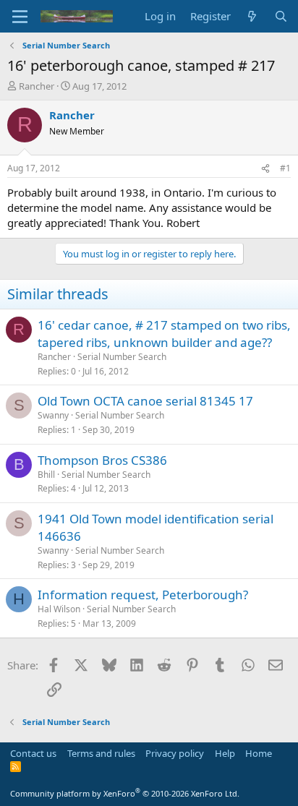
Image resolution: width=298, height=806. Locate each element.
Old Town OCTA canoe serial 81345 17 (145, 401)
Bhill (46, 474)
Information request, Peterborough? (143, 594)
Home (258, 753)
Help (225, 753)
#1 (285, 168)
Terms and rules (101, 753)
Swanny (53, 415)
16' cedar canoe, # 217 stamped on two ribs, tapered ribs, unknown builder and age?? (164, 334)
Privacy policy (174, 753)
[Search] (281, 16)
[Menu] (20, 16)
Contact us (33, 753)
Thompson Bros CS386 (102, 460)
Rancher (36, 86)
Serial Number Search (121, 357)
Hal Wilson (59, 609)
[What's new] (252, 16)
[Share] (265, 168)
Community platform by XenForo (124, 793)
